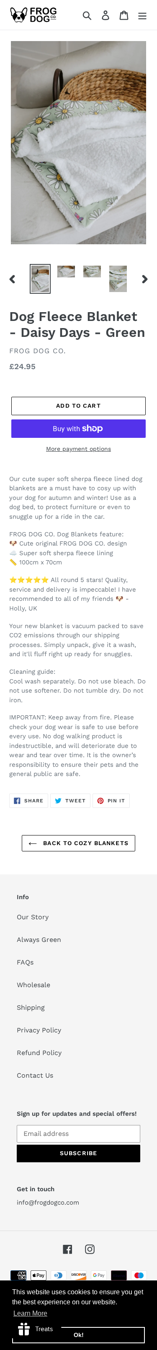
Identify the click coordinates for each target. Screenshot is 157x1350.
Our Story (33, 917)
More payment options (78, 448)
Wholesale (33, 985)
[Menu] (142, 14)
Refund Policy (39, 1053)
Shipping (31, 1007)
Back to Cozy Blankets (85, 843)
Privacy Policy (39, 1030)
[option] (40, 279)
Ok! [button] (79, 1335)
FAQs (25, 962)
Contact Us (35, 1075)
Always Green (39, 940)
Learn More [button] (30, 1313)
